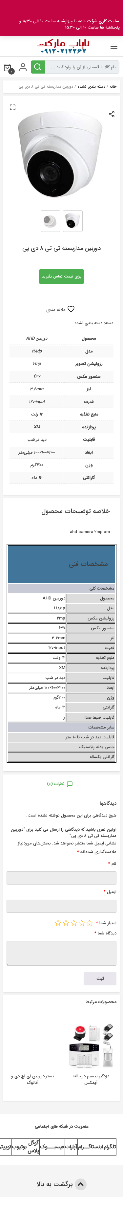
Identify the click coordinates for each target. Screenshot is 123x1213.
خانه (113, 86)
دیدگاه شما (105, 933)
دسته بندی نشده (91, 86)
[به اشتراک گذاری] (112, 114)
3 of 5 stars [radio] (74, 922)
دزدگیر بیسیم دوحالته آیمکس (90, 1079)
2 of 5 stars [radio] (81, 922)
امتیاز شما (106, 923)
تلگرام (110, 1147)
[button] (12, 107)
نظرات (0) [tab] (56, 783)
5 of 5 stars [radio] (58, 922)
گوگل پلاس (33, 1147)
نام (112, 863)
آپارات (71, 1147)
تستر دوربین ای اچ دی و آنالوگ (32, 1079)
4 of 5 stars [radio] (66, 922)
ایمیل (110, 891)
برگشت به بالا (55, 1184)
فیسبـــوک (52, 1147)
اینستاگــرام (90, 1147)
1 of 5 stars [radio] (89, 922)
